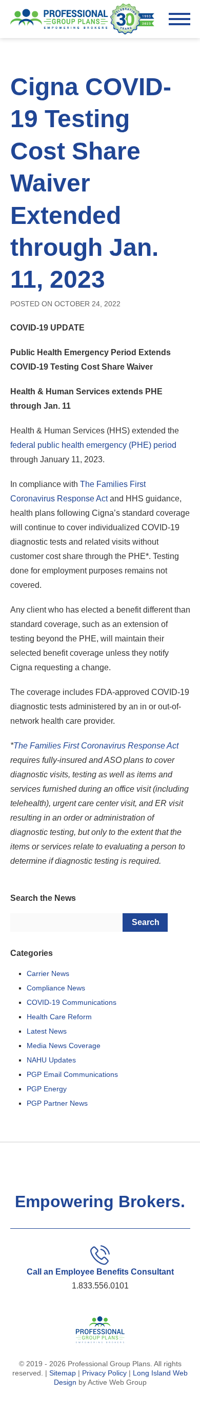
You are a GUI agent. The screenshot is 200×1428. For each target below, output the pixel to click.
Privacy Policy (104, 1373)
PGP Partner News (57, 1103)
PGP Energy (47, 1089)
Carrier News (48, 973)
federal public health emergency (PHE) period (93, 445)
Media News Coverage (64, 1045)
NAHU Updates (51, 1060)
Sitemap (62, 1373)
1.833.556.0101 (100, 1285)
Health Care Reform (59, 1017)
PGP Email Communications (72, 1074)
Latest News (47, 1031)
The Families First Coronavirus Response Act (95, 745)
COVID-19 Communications (71, 1002)
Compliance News (56, 988)
